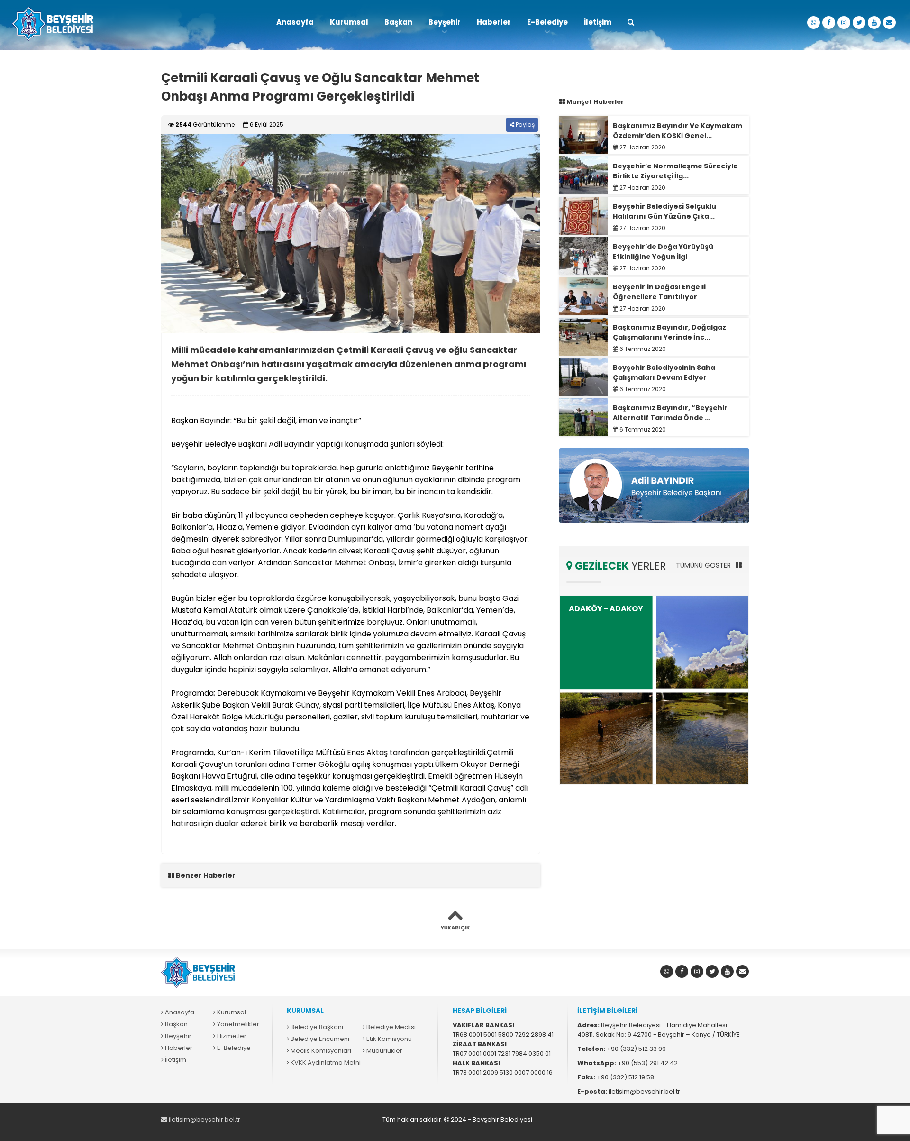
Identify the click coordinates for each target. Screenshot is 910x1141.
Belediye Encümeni (319, 1038)
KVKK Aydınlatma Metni (325, 1062)
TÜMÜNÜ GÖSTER (704, 565)
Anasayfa (295, 22)
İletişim (597, 22)
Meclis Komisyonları (320, 1050)
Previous (147, 233)
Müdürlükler (383, 1050)
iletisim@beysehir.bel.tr (203, 1119)
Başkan (398, 22)
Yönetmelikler (237, 1024)
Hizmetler (231, 1035)
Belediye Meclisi (390, 1026)
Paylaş (524, 124)
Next (554, 233)
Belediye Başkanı (316, 1026)
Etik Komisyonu (388, 1038)
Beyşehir (444, 22)
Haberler (494, 22)
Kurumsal (349, 22)
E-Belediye (547, 22)
